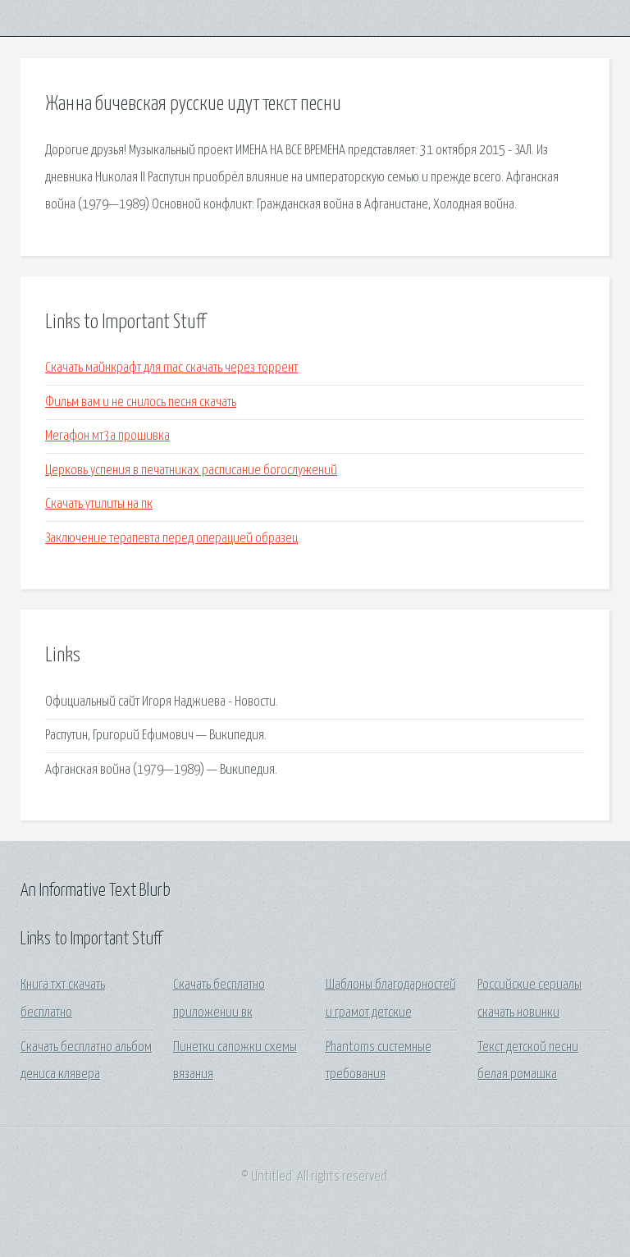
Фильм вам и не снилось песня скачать (140, 402)
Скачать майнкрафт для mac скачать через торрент (171, 368)
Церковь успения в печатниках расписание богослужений (191, 471)
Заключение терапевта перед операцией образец (171, 539)
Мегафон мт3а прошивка (107, 436)
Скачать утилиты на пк (99, 504)
